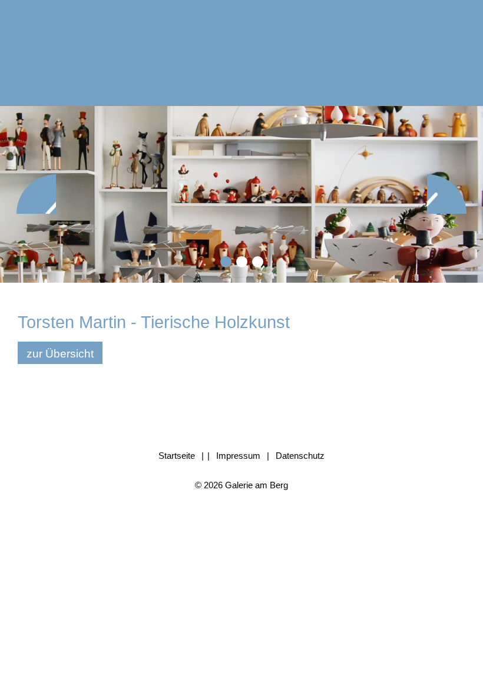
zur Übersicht (60, 354)
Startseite (176, 456)
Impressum (238, 456)
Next (447, 194)
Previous (36, 194)
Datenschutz (300, 456)
